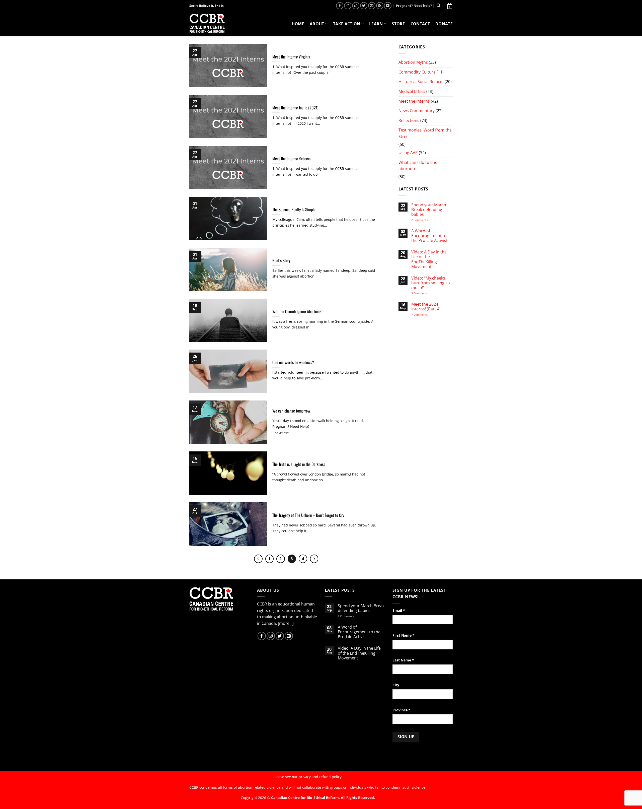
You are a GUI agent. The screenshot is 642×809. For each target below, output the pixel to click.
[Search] (438, 5)
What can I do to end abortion (418, 166)
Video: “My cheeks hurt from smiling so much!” (430, 283)
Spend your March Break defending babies (428, 210)
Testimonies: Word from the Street (425, 133)
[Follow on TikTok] (355, 5)
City (395, 685)
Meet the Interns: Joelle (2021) (295, 107)
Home (298, 24)
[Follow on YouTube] (387, 5)
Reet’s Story (281, 260)
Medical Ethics (411, 91)
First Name (403, 635)
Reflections (408, 120)
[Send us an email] (371, 5)
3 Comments (424, 293)
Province (401, 710)
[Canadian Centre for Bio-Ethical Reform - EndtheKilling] (207, 23)
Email (398, 610)
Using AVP (408, 152)
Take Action (346, 24)
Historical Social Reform (421, 81)
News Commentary (416, 110)
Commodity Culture (417, 72)
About (317, 24)
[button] (449, 5)
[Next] (314, 559)
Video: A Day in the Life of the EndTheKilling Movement (429, 259)
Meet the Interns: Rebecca (291, 158)
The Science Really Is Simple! (294, 209)
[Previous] (258, 559)
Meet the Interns (414, 101)
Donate (444, 24)
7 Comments (424, 314)
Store (398, 24)
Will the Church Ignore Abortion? (297, 311)
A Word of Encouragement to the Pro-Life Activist (429, 236)
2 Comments (426, 220)
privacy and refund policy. (321, 776)
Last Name (403, 660)
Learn (376, 24)
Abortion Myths (413, 62)
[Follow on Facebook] (339, 5)
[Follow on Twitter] (363, 5)
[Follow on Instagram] (347, 5)
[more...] (286, 623)
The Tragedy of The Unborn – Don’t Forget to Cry (308, 515)
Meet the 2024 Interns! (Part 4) (426, 306)
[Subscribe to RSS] (379, 5)
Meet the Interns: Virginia (291, 56)
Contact (420, 24)
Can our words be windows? (293, 362)
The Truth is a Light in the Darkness (298, 464)
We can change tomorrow (291, 411)
